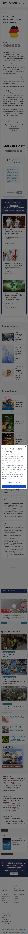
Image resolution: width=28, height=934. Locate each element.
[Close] (25, 446)
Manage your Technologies (14, 482)
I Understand (14, 486)
